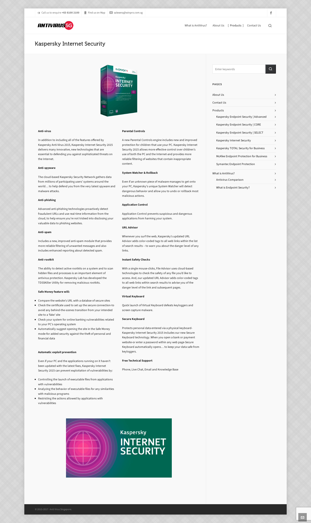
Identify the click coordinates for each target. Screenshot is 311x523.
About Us (218, 95)
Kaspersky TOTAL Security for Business (240, 148)
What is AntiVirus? (223, 173)
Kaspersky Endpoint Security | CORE (238, 125)
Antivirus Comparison (230, 180)
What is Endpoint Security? (233, 188)
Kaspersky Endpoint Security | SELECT (239, 133)
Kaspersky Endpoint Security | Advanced (241, 117)
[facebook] (272, 12)
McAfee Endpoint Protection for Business (241, 156)
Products (218, 110)
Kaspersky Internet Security (233, 140)
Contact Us (219, 103)
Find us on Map (96, 12)
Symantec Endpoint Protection (235, 164)
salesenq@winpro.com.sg (128, 12)
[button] (270, 69)
